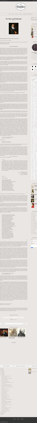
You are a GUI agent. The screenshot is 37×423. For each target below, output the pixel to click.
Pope (32, 156)
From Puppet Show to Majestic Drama (6, 385)
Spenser (32, 166)
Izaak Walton (13, 35)
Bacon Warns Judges (4, 403)
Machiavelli (32, 142)
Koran (32, 136)
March (13, 319)
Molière (32, 147)
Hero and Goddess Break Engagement (12, 337)
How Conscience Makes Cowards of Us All (7, 382)
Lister (35, 137)
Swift (36, 167)
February (32, 112)
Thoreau (32, 172)
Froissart (32, 116)
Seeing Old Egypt (3, 389)
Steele (35, 166)
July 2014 (32, 230)
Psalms (34, 156)
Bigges (32, 91)
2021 (1, 369)
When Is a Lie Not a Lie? (4, 380)
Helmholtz (32, 121)
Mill (34, 146)
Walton (16, 319)
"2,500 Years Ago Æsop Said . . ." (5, 381)
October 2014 (33, 226)
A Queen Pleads (3, 383)
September (32, 162)
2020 (1, 370)
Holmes (32, 127)
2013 (1, 414)
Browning (32, 92)
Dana (35, 102)
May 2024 (32, 213)
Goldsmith (32, 117)
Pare (35, 152)
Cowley (32, 102)
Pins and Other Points (21, 337)
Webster (32, 176)
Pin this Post (22, 317)
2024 (1, 368)
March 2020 (32, 220)
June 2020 (32, 216)
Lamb (34, 136)
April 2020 (32, 219)
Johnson (35, 132)
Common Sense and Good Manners (6, 401)
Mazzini (32, 146)
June (2, 371)
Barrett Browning (33, 86)
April (32, 82)
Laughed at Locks (3, 406)
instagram (32, 70)
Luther (32, 141)
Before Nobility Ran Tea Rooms (5, 396)
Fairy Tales (32, 111)
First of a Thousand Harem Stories (6, 384)
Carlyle (35, 97)
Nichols (32, 151)
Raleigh (32, 157)
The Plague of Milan (3, 337)
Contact (3, 0)
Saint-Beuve (32, 161)
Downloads (32, 107)
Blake (35, 91)
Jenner (32, 132)
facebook (32, 67)
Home (1, 0)
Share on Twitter (14, 317)
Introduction (33, 131)
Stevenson (32, 167)
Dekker (32, 106)
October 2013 (33, 232)
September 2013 (33, 233)
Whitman (32, 177)
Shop (6, 0)
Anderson (32, 81)
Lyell (35, 141)
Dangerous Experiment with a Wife (6, 402)
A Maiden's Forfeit (4, 395)
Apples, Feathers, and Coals (5, 388)
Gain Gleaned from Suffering (5, 398)
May (2, 372)
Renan (35, 157)
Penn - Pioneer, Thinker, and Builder (6, 407)
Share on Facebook (7, 317)
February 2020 (33, 222)
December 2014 (33, 223)
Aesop (32, 78)
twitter (35, 67)
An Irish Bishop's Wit (4, 397)
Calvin (32, 97)
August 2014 (32, 229)
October (32, 152)
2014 (1, 413)
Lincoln (32, 137)
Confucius (32, 101)
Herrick (32, 122)
